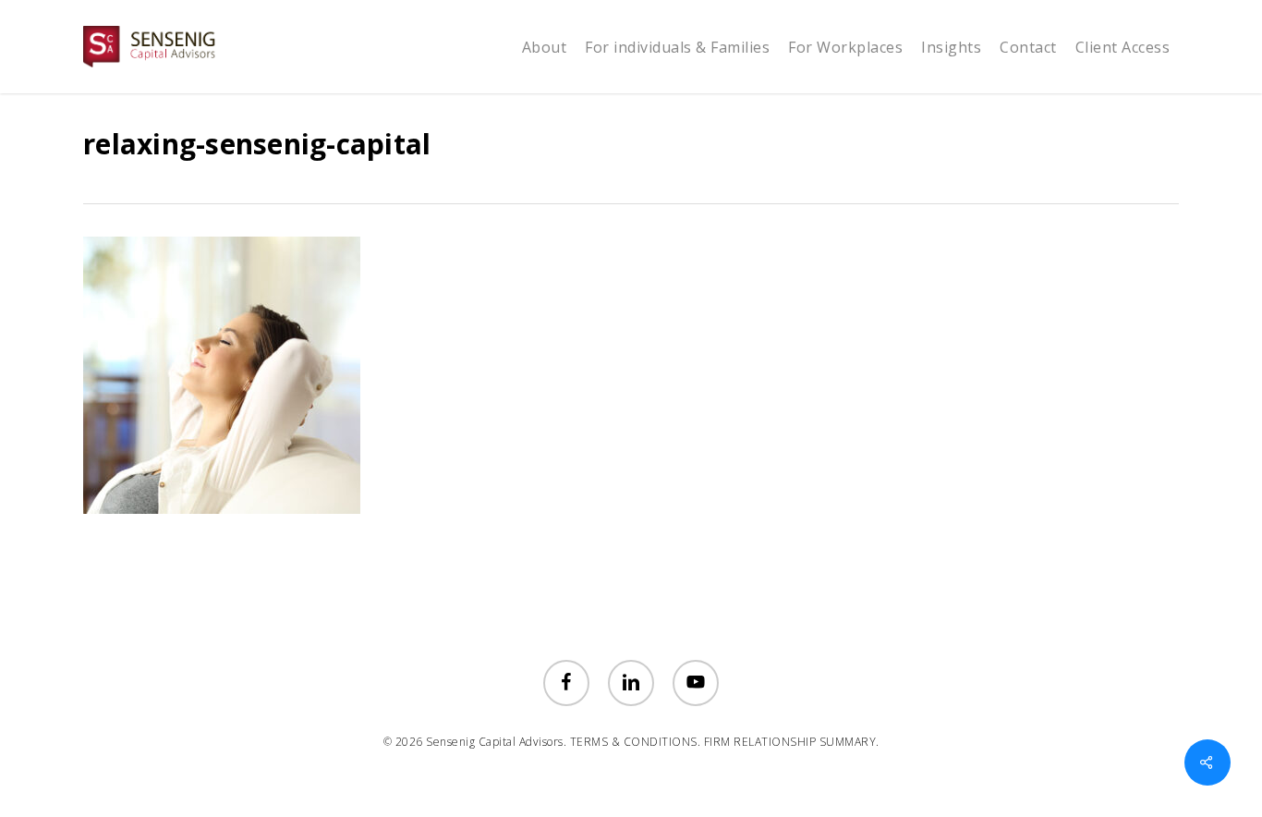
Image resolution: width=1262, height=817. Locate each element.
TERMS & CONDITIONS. (635, 742)
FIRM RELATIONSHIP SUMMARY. (792, 742)
